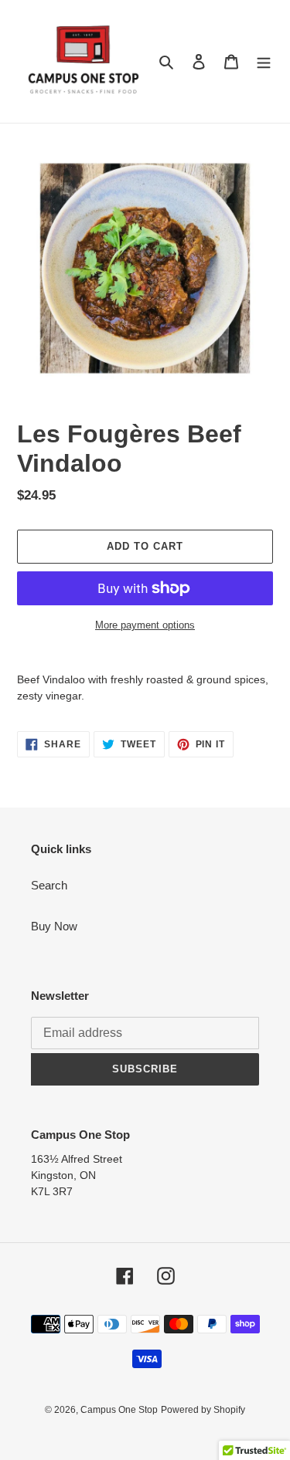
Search (49, 885)
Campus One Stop (119, 1409)
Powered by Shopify (203, 1409)
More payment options (145, 625)
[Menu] (263, 61)
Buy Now (54, 926)
